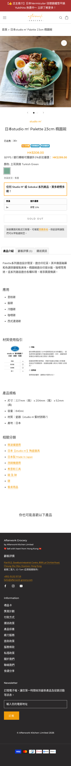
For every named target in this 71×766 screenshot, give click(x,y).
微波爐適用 (45, 146)
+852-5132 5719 (12, 576)
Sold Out (35, 218)
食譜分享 (9, 671)
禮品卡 (8, 605)
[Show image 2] (37, 113)
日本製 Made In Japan (20, 457)
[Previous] (27, 112)
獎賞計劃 (9, 611)
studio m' (35, 121)
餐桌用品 (13, 487)
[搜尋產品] (60, 17)
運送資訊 (41, 251)
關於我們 (9, 659)
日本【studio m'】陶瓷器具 (24, 451)
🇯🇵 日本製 (25, 146)
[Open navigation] (4, 17)
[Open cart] (66, 17)
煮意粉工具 (14, 469)
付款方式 (9, 617)
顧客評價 (9, 556)
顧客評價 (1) (25, 251)
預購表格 (43, 229)
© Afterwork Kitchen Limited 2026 (35, 732)
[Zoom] (64, 43)
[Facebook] (5, 586)
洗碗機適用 (35, 146)
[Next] (43, 112)
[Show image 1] (34, 113)
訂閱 (11, 715)
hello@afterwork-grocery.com (18, 580)
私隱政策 (9, 653)
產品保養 (9, 629)
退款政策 (9, 641)
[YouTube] (21, 586)
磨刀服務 (9, 635)
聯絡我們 (9, 665)
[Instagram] (13, 586)
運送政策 (9, 623)
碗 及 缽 (12, 475)
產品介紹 (8, 251)
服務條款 (9, 647)
